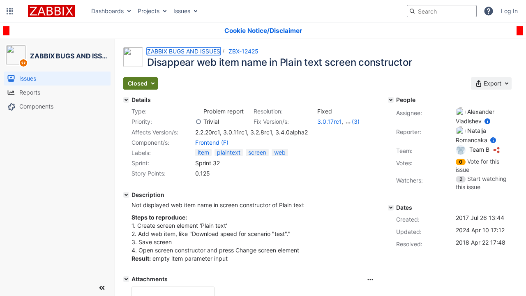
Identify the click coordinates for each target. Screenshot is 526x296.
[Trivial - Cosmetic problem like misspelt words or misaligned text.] (198, 121)
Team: (404, 150)
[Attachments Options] (370, 279)
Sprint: (140, 163)
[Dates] (391, 207)
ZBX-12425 (243, 51)
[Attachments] (126, 279)
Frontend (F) (211, 142)
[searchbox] (441, 11)
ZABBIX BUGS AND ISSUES (183, 51)
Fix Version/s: (271, 121)
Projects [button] (148, 10)
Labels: (141, 152)
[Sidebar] (102, 288)
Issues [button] (181, 10)
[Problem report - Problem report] (198, 111)
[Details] (126, 100)
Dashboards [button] (107, 10)
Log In (509, 10)
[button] (10, 11)
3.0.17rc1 (329, 121)
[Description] (126, 195)
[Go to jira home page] (51, 11)
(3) (356, 121)
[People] (391, 100)
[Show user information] (487, 121)
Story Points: (149, 173)
